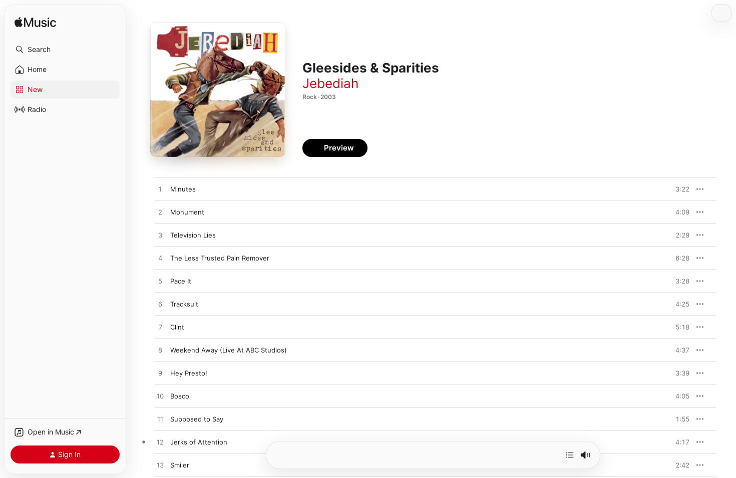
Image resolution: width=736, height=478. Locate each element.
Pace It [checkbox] (180, 281)
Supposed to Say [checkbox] (196, 419)
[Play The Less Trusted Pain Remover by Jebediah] (160, 258)
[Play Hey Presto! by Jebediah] (160, 373)
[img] (35, 22)
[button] (65, 49)
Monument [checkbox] (187, 212)
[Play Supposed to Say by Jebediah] (160, 419)
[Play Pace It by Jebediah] (160, 281)
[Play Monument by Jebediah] (160, 212)
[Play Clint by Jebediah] (160, 327)
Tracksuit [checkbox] (184, 304)
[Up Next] (570, 455)
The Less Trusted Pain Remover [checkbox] (219, 258)
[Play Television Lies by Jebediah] (160, 235)
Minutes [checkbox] (183, 189)
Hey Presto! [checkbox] (188, 373)
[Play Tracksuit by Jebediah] (160, 304)
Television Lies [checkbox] (193, 235)
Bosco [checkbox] (179, 396)
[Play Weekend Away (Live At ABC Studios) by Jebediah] (160, 350)
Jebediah (330, 83)
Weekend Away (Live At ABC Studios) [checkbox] (228, 350)
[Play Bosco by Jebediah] (160, 396)
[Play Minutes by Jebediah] (160, 189)
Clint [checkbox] (177, 327)
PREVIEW (678, 189)
